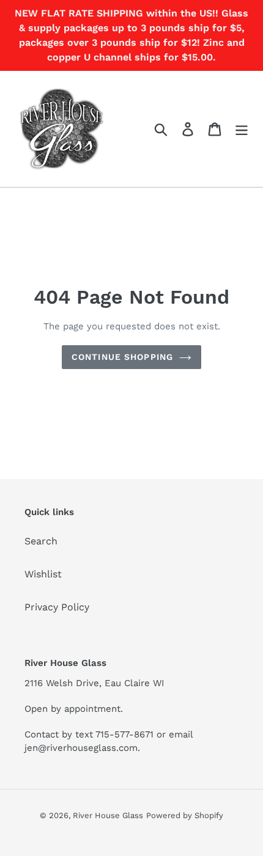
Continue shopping (122, 357)
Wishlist (43, 574)
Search (40, 541)
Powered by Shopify (184, 815)
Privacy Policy (56, 607)
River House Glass (108, 815)
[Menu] (241, 129)
